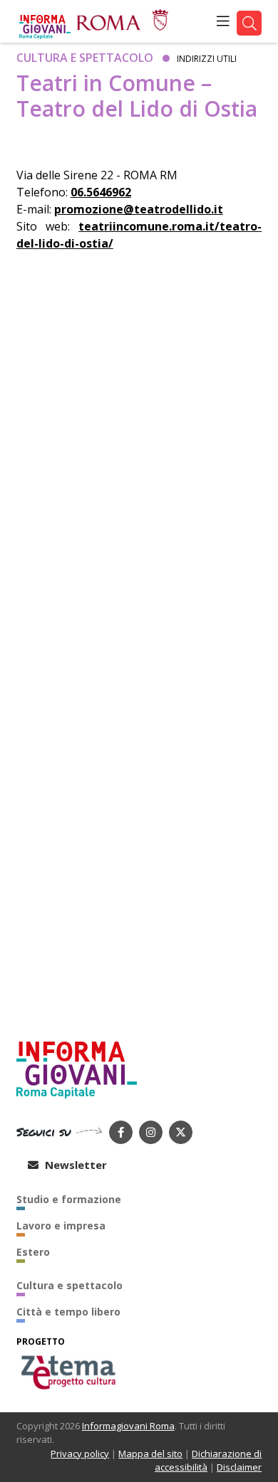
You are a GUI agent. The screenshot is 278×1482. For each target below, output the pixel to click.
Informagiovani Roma (128, 1425)
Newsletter (74, 1165)
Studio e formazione (68, 1199)
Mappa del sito (150, 1453)
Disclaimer (239, 1467)
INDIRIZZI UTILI (207, 59)
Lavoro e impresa (60, 1225)
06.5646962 (101, 192)
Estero (33, 1252)
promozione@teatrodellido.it (138, 209)
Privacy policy (80, 1453)
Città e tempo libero (68, 1311)
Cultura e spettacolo (84, 57)
